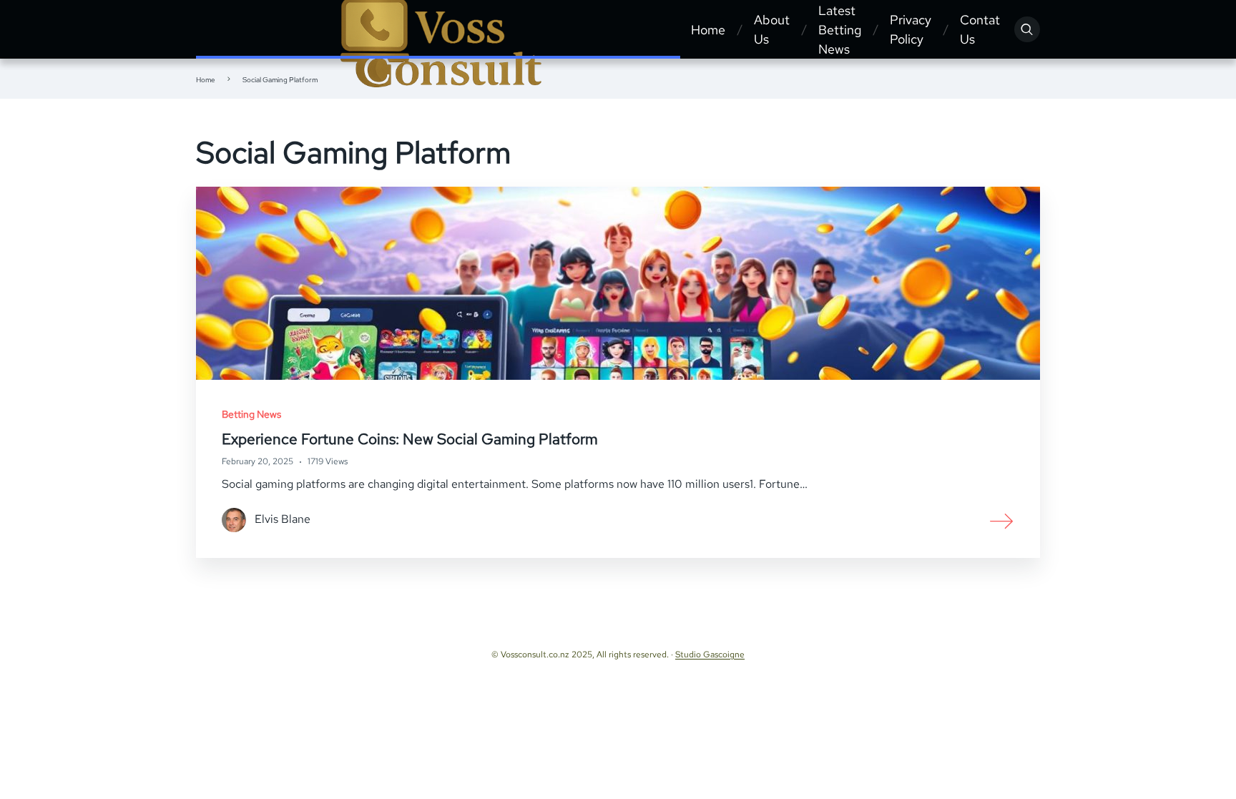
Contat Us (980, 29)
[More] (1002, 520)
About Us (772, 29)
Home (708, 29)
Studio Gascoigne (710, 654)
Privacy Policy (910, 29)
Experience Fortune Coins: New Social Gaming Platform (410, 438)
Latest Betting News (839, 29)
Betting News (251, 414)
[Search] (1027, 29)
